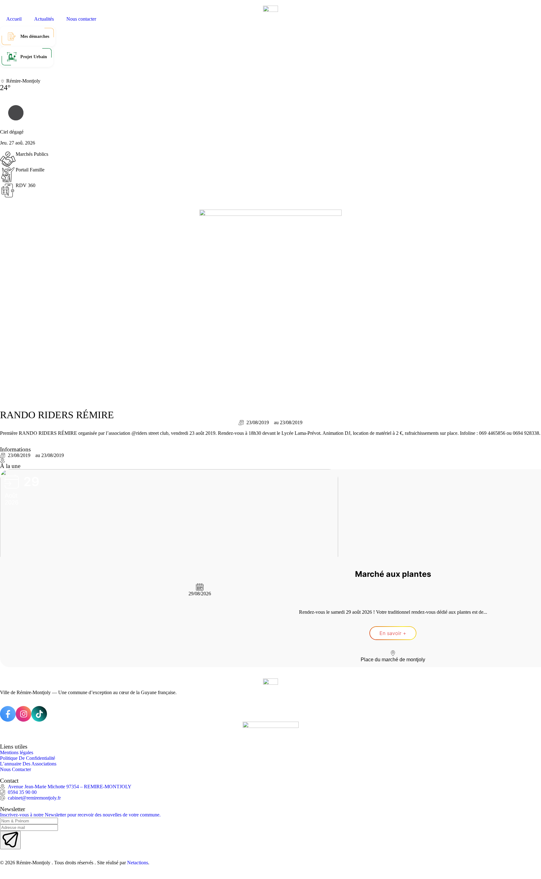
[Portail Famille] (8, 175)
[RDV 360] (8, 190)
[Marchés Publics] (8, 159)
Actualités (44, 19)
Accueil (14, 19)
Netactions (137, 862)
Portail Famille (30, 169)
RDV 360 (25, 185)
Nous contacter (81, 19)
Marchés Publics (32, 154)
